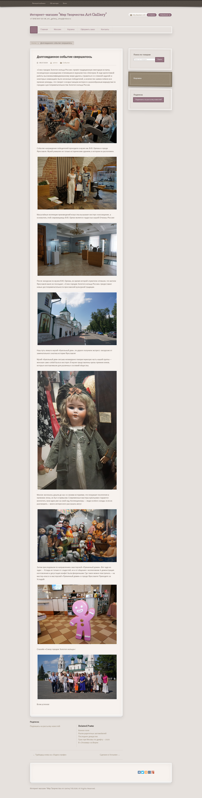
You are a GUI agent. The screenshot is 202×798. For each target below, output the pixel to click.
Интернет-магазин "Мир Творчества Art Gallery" (68, 15)
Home (33, 43)
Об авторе (54, 3)
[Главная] (34, 29)
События (66, 63)
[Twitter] (142, 772)
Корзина (70, 30)
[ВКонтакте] (139, 772)
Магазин (57, 30)
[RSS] (32, 732)
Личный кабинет (39, 3)
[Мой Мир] (149, 772)
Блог (65, 3)
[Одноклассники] (146, 772)
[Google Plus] (152, 772)
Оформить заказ (88, 30)
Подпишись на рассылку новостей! (45, 726)
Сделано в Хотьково (110, 755)
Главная (44, 30)
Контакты (105, 30)
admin (55, 63)
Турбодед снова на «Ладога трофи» (50, 755)
